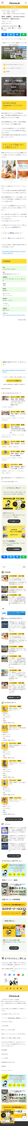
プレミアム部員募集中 (14, 549)
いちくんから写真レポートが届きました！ (14, 68)
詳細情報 (8, 71)
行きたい (24, 1111)
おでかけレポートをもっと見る (14, 819)
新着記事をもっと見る (14, 697)
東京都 (4, 30)
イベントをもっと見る (14, 855)
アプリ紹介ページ (14, 521)
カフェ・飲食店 (7, 28)
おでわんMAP (14, 948)
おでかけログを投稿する (14, 381)
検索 (24, 567)
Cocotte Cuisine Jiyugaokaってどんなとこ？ (15, 64)
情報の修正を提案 (22, 319)
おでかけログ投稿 (24, 1117)
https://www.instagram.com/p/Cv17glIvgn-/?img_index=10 (13, 252)
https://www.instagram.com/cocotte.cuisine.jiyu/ (13, 371)
